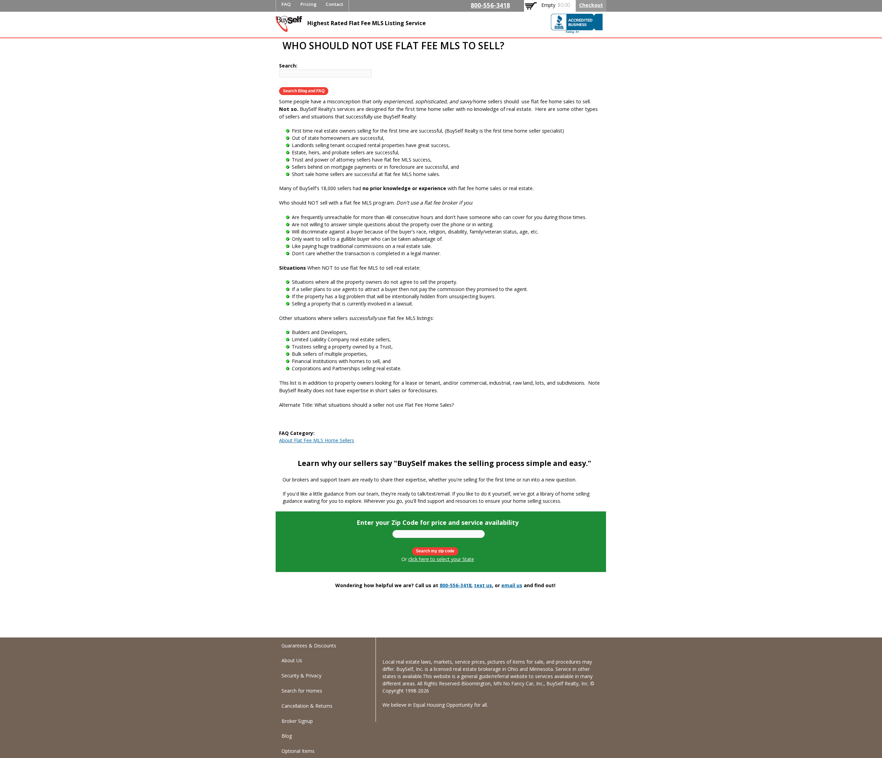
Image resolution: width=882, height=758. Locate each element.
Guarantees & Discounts (308, 645)
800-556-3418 (490, 5)
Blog (286, 736)
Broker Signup (297, 721)
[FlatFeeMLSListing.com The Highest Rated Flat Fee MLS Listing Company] (289, 28)
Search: (288, 65)
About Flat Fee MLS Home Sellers (316, 440)
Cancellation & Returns (306, 706)
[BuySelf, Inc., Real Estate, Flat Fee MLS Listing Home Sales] (577, 26)
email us (511, 585)
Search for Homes (301, 690)
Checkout (591, 5)
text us (483, 585)
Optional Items (298, 751)
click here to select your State (441, 559)
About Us (291, 660)
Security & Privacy (301, 675)
